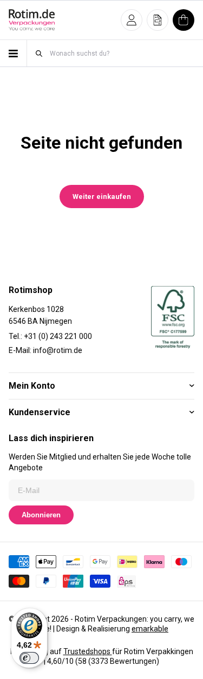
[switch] (29, 658)
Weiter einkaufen (102, 196)
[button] (131, 20)
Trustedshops (87, 651)
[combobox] (121, 53)
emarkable (150, 628)
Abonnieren (41, 515)
